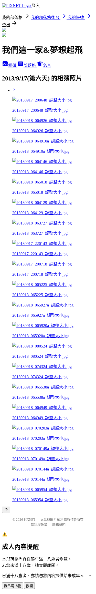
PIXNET (29, 519)
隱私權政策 (39, 525)
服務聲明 (59, 525)
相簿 (12, 65)
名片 (47, 65)
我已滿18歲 (12, 586)
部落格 (30, 65)
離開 (29, 586)
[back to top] (6, 510)
